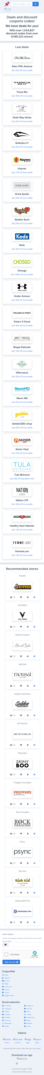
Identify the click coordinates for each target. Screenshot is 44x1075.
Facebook (8, 1006)
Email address (8, 934)
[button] (7, 8)
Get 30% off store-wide (22, 96)
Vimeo (29, 1026)
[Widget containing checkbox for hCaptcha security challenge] (20, 954)
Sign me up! (10, 962)
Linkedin (7, 1017)
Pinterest (8, 1020)
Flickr (28, 1012)
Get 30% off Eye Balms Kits (22, 478)
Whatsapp (8, 1023)
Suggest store (9, 995)
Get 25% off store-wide (22, 121)
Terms (7, 992)
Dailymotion (31, 1017)
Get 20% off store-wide (22, 70)
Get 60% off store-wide (22, 427)
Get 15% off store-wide (22, 172)
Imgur (29, 1020)
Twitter (7, 1012)
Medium (29, 1023)
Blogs (6, 984)
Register (7, 978)
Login (6, 975)
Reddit (7, 1026)
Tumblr (29, 1014)
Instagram (8, 1009)
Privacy (7, 990)
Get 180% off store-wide (22, 274)
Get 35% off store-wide (22, 249)
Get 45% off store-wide (22, 147)
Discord (29, 1009)
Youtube (7, 1014)
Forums (7, 981)
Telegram (30, 1006)
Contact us (8, 987)
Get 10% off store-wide (22, 351)
